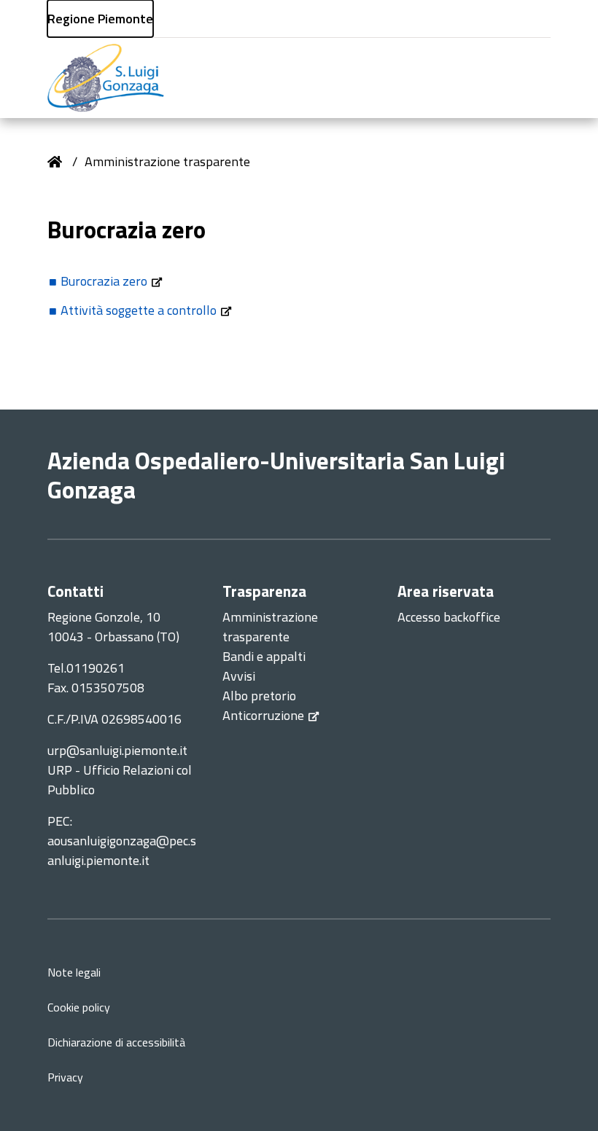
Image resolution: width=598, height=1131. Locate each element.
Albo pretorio (259, 695)
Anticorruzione (263, 715)
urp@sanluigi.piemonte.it (117, 750)
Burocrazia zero (104, 281)
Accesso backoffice (448, 617)
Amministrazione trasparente (167, 161)
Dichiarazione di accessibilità (116, 1042)
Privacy (65, 1077)
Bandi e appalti (264, 656)
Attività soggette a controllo (139, 310)
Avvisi (238, 676)
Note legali (74, 972)
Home (54, 162)
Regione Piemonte (100, 18)
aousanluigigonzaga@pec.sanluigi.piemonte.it (121, 850)
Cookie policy (78, 1007)
